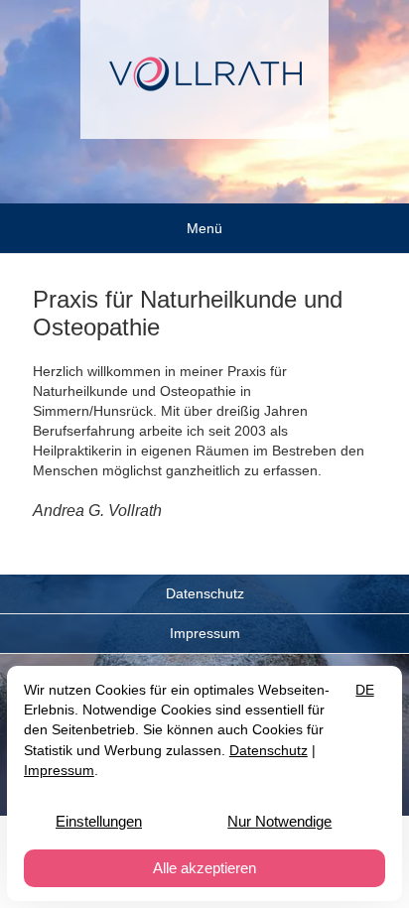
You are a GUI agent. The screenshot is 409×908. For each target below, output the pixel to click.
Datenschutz (205, 593)
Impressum (205, 633)
